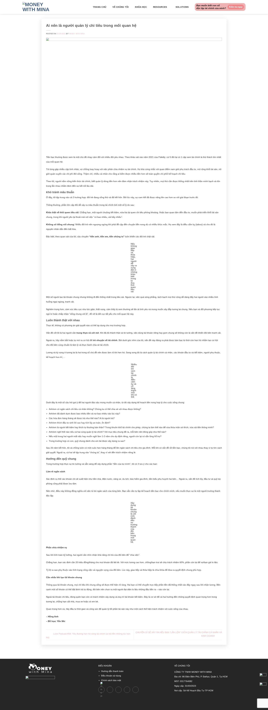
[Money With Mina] (38, 7)
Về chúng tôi (120, 7)
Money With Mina (77, 34)
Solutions (182, 7)
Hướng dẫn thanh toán (112, 671)
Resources (160, 7)
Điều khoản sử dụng (111, 675)
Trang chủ (99, 7)
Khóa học (141, 7)
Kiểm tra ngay (235, 7)
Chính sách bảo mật (111, 680)
